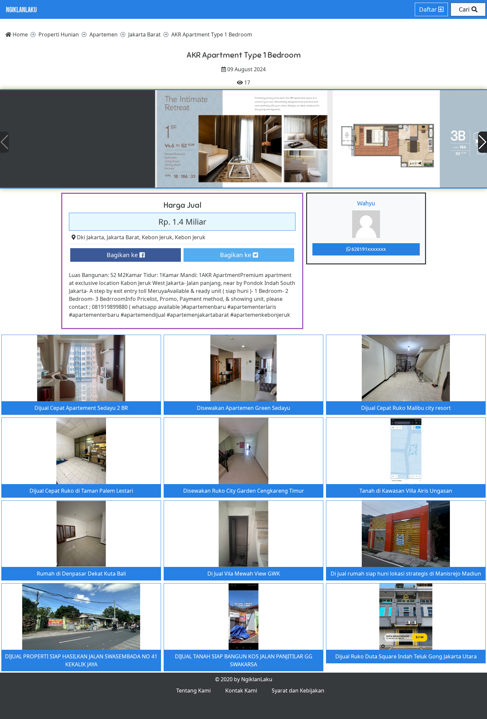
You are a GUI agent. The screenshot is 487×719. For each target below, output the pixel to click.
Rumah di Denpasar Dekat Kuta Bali (81, 573)
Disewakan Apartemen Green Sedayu (243, 408)
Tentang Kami (193, 690)
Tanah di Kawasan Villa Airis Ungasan (405, 490)
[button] (482, 142)
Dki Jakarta (90, 237)
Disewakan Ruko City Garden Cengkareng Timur (243, 490)
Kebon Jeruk (157, 237)
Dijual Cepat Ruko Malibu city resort (406, 408)
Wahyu (366, 203)
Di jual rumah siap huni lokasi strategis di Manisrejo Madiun (406, 573)
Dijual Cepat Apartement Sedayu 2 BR (81, 408)
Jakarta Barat (123, 237)
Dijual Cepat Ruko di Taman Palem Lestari (81, 490)
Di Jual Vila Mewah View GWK (243, 573)
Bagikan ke (123, 255)
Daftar (428, 9)
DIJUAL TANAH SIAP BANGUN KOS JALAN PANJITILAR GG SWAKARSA (243, 660)
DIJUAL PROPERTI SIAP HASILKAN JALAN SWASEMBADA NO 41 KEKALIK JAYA (81, 660)
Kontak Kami (241, 690)
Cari (465, 9)
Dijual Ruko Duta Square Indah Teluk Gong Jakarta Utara (406, 656)
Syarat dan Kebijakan (298, 690)
